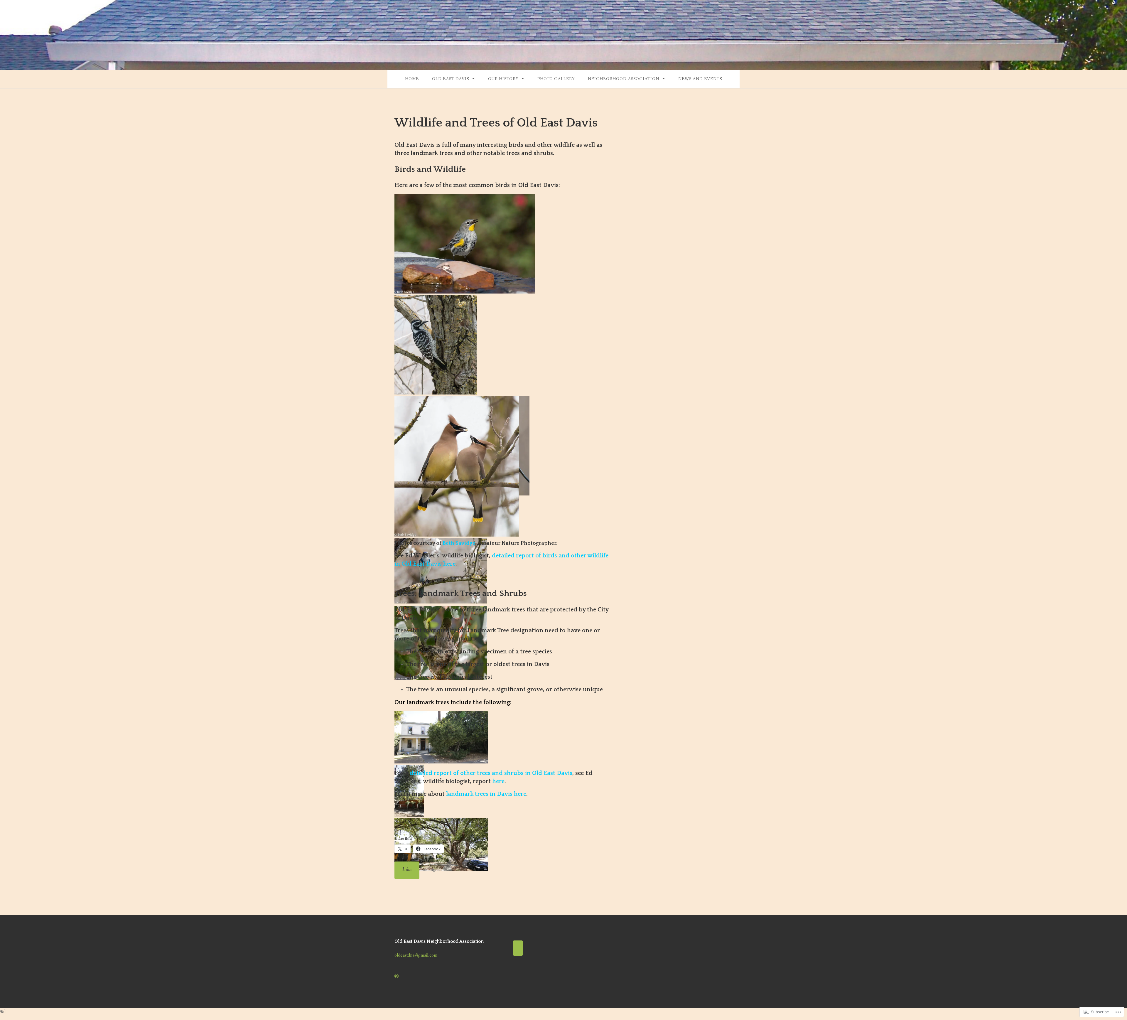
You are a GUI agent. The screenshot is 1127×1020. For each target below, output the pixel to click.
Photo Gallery (556, 79)
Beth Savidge (459, 543)
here (498, 781)
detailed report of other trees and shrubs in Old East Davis (491, 773)
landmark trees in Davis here (486, 794)
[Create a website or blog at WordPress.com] (396, 976)
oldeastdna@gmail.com (415, 955)
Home (412, 79)
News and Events (700, 79)
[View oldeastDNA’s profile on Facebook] (518, 949)
